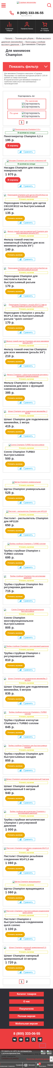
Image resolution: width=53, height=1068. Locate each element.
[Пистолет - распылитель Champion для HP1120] (26, 512)
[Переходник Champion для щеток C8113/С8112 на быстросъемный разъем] (26, 195)
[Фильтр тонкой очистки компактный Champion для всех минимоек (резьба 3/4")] (26, 232)
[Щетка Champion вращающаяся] (26, 882)
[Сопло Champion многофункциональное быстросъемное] (26, 610)
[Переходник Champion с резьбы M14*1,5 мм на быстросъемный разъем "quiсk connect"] (26, 305)
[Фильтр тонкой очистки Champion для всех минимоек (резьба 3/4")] (26, 342)
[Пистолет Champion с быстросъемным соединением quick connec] (26, 911)
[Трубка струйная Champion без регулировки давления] (26, 577)
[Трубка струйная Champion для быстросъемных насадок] (26, 746)
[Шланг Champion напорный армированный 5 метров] (26, 779)
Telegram (40, 1039)
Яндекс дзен (27, 1039)
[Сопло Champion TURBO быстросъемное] (26, 445)
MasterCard (17, 1045)
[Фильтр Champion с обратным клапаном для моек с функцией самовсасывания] (26, 375)
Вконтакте (14, 1039)
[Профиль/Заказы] (27, 25)
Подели (29, 1045)
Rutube (33, 1039)
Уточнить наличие (15, 218)
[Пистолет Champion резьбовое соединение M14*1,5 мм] (26, 849)
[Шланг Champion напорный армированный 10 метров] (26, 948)
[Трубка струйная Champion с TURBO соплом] (26, 544)
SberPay (42, 1045)
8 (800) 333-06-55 (30, 13)
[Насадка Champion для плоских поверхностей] (26, 161)
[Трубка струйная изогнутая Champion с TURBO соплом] (26, 713)
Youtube (21, 1039)
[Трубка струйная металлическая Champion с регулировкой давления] (26, 812)
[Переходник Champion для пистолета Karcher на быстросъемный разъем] (26, 269)
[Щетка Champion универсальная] (26, 482)
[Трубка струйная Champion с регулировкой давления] (26, 646)
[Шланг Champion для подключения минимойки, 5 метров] (26, 679)
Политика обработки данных (38, 1059)
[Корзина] (44, 25)
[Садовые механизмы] (26, 5)
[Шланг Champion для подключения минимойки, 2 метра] (26, 412)
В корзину (13, 145)
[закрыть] (51, 1059)
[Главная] (2, 38)
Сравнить (28, 152)
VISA (7, 1045)
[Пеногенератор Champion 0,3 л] (26, 130)
